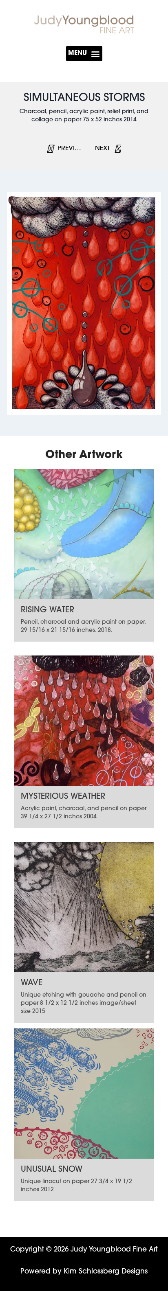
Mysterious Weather (63, 797)
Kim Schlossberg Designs (106, 1271)
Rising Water (47, 610)
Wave (31, 983)
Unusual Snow (51, 1170)
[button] (84, 53)
